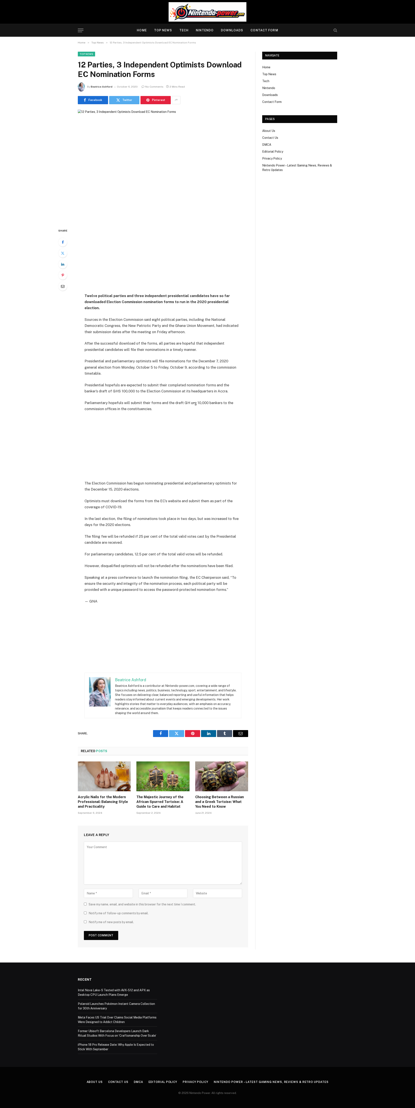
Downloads (232, 30)
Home (142, 30)
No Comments (154, 86)
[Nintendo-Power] (207, 12)
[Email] (62, 286)
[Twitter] (62, 253)
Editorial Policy (272, 151)
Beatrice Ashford (101, 86)
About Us (268, 131)
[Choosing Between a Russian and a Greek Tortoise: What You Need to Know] (221, 776)
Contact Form (264, 30)
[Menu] (80, 30)
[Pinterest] (62, 275)
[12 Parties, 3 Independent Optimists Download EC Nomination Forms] (163, 165)
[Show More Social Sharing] (176, 100)
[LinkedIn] (62, 264)
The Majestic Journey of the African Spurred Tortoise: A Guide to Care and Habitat (160, 802)
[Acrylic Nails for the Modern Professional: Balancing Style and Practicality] (104, 776)
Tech (183, 30)
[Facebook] (62, 242)
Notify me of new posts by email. (111, 922)
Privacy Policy (272, 158)
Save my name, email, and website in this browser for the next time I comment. (142, 904)
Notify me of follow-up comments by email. (118, 913)
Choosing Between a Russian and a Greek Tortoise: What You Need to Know (219, 802)
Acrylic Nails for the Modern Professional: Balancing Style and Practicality (103, 802)
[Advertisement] (163, 260)
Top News (163, 30)
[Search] (335, 30)
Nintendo (205, 30)
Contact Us (270, 137)
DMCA (266, 144)
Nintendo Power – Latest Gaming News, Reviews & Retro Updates (271, 1082)
